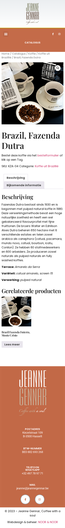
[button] (5, 34)
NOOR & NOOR (48, 522)
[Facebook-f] (53, 34)
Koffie (32, 54)
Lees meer (12, 344)
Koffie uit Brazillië (46, 166)
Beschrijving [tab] (16, 178)
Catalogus (19, 54)
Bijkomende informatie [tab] (24, 185)
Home (5, 54)
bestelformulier (48, 155)
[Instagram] (59, 34)
